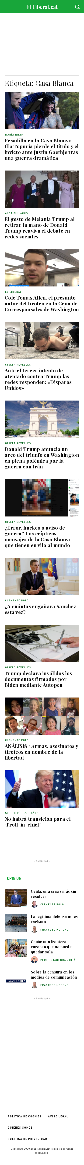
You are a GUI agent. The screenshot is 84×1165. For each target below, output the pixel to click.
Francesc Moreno (54, 929)
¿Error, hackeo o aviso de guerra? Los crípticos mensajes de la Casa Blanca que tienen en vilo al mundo (37, 536)
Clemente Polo (17, 600)
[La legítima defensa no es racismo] (16, 923)
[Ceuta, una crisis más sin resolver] (16, 898)
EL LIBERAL (13, 291)
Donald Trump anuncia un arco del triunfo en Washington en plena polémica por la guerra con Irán (42, 458)
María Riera (14, 134)
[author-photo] (35, 904)
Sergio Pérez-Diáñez (22, 813)
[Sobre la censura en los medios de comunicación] (16, 978)
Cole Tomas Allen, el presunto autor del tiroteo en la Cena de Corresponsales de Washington (42, 303)
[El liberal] (42, 6)
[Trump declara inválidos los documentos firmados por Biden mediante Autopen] (42, 643)
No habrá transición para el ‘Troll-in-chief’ (38, 821)
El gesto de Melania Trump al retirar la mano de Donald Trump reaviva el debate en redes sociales (40, 228)
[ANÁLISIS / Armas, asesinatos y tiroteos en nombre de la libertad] (42, 716)
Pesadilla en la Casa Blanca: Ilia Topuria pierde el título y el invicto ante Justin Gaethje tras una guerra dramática (42, 149)
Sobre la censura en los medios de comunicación (54, 975)
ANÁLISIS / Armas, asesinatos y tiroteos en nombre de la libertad (41, 752)
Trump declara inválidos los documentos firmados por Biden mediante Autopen (38, 679)
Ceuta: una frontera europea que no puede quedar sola (51, 947)
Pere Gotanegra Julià (58, 960)
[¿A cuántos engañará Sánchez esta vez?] (42, 576)
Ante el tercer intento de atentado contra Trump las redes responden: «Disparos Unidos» (38, 379)
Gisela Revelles (18, 364)
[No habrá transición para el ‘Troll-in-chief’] (42, 789)
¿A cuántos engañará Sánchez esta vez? (40, 609)
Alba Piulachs (16, 213)
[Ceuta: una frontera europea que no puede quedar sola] (16, 948)
